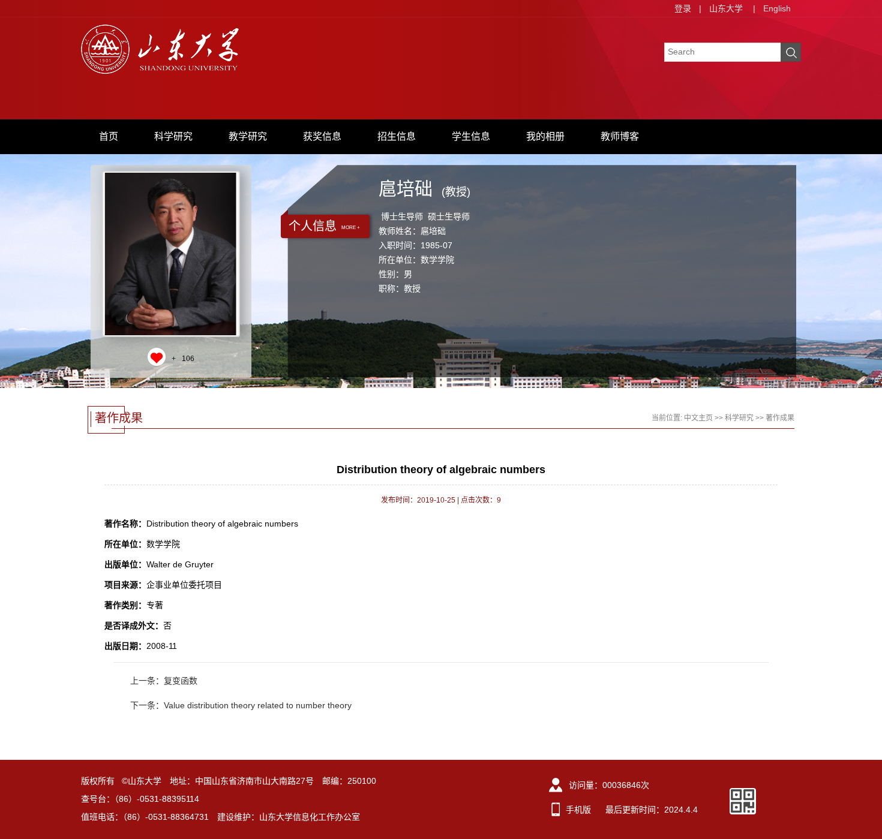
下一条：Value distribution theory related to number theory (241, 705)
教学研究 (248, 136)
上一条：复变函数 (163, 680)
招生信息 (396, 136)
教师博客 (620, 136)
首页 (108, 136)
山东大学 (726, 8)
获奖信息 (322, 136)
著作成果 (780, 418)
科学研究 (173, 136)
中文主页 (698, 418)
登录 (682, 8)
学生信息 (471, 136)
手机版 (578, 809)
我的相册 (545, 136)
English (777, 8)
